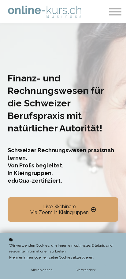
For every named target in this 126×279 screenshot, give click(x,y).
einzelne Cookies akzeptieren (68, 257)
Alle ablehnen (42, 270)
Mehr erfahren (21, 257)
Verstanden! (86, 270)
